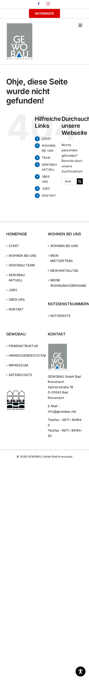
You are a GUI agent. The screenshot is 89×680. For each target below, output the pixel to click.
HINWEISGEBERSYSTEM (24, 355)
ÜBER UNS (17, 300)
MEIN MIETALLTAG (64, 271)
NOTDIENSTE (60, 316)
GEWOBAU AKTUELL (17, 277)
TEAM (46, 157)
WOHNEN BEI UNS (22, 256)
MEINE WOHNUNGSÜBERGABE (65, 283)
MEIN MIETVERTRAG (61, 258)
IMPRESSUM (18, 365)
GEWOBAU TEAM (22, 265)
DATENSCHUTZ (20, 375)
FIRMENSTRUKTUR (23, 346)
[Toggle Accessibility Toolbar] (80, 671)
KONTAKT (49, 195)
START (46, 138)
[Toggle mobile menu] (80, 25)
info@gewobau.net (62, 411)
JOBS (46, 188)
